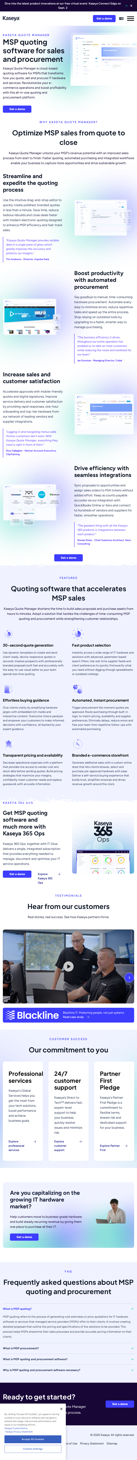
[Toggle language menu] (121, 18)
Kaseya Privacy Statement (19, 1431)
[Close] (61, 1409)
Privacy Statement (92, 1443)
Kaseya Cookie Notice (15, 1428)
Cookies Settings (33, 1448)
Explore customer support (60, 1146)
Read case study (73, 1017)
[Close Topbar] (131, 6)
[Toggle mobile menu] (130, 18)
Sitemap (111, 1443)
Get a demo (104, 18)
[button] (68, 1309)
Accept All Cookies (33, 1439)
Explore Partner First (110, 1148)
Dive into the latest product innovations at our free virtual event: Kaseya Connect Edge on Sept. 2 (63, 5)
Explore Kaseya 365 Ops (45, 878)
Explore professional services (16, 1146)
